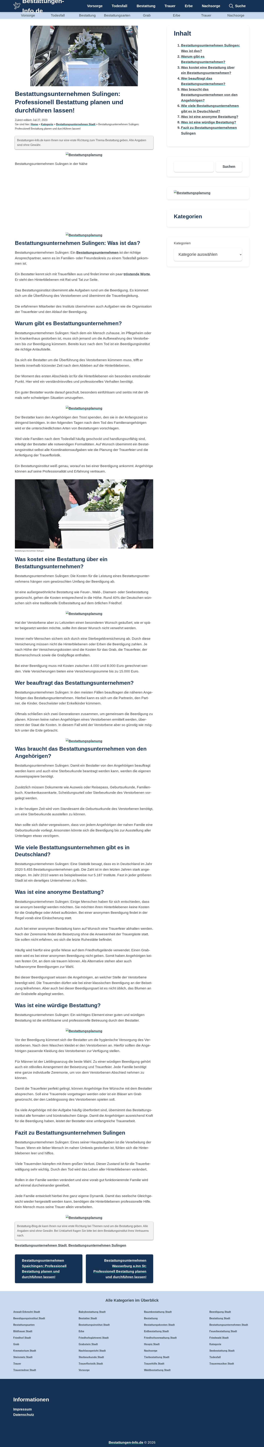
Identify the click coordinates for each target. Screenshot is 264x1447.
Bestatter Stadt (88, 1318)
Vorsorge (95, 6)
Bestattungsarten (117, 15)
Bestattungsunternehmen (97, 252)
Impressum (22, 1409)
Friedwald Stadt (219, 1337)
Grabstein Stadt (88, 1344)
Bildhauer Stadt (22, 1331)
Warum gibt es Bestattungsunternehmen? (203, 59)
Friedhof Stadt (22, 1337)
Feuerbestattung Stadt (223, 1331)
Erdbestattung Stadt (156, 1331)
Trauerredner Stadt (24, 1370)
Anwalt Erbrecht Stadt (26, 1311)
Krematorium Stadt (24, 1350)
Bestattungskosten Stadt (159, 1324)
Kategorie (47, 124)
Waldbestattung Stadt (157, 1370)
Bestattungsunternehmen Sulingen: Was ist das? (210, 48)
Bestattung (146, 6)
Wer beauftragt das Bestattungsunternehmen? (203, 81)
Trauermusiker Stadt (221, 1363)
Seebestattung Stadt (222, 1350)
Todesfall (119, 6)
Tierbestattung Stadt (156, 1357)
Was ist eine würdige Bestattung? (208, 122)
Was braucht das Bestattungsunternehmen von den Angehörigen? (209, 94)
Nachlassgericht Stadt (92, 1350)
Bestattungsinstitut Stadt (94, 1324)
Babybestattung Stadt (92, 1311)
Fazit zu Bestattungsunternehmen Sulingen (209, 130)
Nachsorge (211, 6)
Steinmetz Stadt (23, 1357)
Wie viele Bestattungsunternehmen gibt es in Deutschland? (210, 108)
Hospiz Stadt (152, 1344)
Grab (147, 15)
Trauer (170, 6)
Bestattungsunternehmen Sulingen (97, 1245)
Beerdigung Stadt (220, 1311)
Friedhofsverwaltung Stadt (160, 1337)
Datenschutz (23, 1414)
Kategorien (182, 243)
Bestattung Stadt (219, 1318)
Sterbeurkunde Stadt (91, 1357)
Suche (240, 6)
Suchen (229, 167)
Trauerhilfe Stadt (154, 1363)
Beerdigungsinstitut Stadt (29, 1318)
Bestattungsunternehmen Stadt (75, 124)
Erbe (189, 6)
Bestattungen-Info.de (126, 1442)
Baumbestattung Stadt (158, 1311)
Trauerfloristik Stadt (91, 1363)
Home (34, 124)
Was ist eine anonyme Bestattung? (209, 117)
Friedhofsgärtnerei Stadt (94, 1337)
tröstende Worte (137, 274)
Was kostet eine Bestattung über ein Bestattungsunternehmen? (208, 70)
